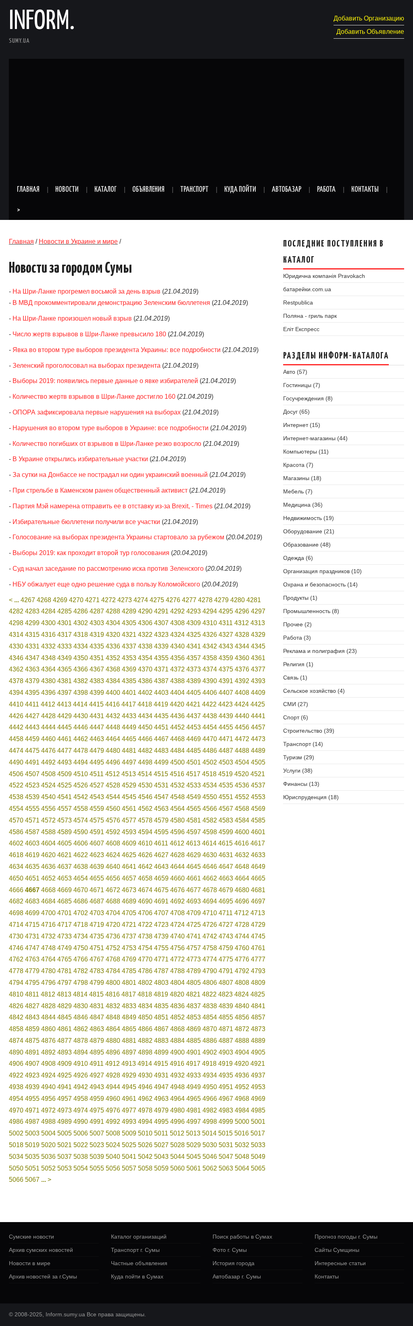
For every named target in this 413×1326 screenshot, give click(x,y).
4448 (113, 727)
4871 (226, 1029)
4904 (242, 1052)
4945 (129, 1087)
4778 (16, 971)
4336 (113, 646)
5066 (16, 1179)
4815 (96, 994)
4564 (177, 808)
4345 (258, 646)
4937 (258, 1075)
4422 (209, 704)
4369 (129, 669)
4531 (161, 785)
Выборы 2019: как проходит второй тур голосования (91, 552)
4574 (80, 820)
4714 (16, 924)
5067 (32, 1179)
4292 (177, 611)
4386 (145, 681)
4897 (129, 1052)
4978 (145, 1110)
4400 (113, 692)
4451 (161, 727)
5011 (161, 1133)
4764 (48, 959)
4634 (16, 866)
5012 (177, 1133)
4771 (161, 959)
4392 (242, 681)
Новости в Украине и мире (78, 241)
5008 (113, 1133)
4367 (97, 669)
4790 (209, 971)
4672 (113, 890)
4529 (129, 785)
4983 (226, 1110)
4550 (209, 797)
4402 (145, 692)
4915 (161, 1063)
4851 (161, 1017)
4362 (16, 669)
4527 (97, 785)
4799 (97, 982)
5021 (64, 1145)
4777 (258, 959)
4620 (48, 855)
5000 (242, 1121)
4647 (226, 866)
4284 (48, 611)
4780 (48, 971)
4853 (193, 1017)
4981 (193, 1110)
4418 (145, 704)
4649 (258, 866)
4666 (16, 890)
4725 (193, 924)
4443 (32, 727)
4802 (145, 982)
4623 (97, 855)
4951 (226, 1087)
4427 (32, 716)
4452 (177, 727)
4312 (241, 622)
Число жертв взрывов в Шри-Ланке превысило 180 (89, 334)
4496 (113, 762)
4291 (161, 611)
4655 (97, 878)
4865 (129, 1029)
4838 (209, 1006)
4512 (112, 774)
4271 (92, 600)
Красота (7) (298, 465)
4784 (113, 971)
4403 (161, 692)
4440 (242, 716)
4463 (97, 739)
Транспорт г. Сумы (135, 1250)
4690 (145, 901)
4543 (97, 797)
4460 (48, 739)
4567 (226, 808)
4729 (258, 924)
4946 (145, 1087)
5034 (16, 1156)
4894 (80, 1052)
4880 (113, 1040)
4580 (177, 820)
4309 (193, 622)
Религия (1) (298, 664)
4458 (16, 739)
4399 (97, 692)
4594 (145, 832)
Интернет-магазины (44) (315, 438)
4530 (145, 785)
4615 (225, 843)
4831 (97, 1006)
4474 (16, 750)
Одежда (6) (298, 558)
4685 (64, 901)
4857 (258, 1017)
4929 (129, 1075)
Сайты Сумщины (337, 1250)
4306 (145, 622)
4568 (242, 808)
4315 (32, 634)
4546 (145, 797)
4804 (177, 982)
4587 (32, 832)
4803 (161, 982)
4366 (80, 669)
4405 (193, 692)
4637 (64, 866)
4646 (209, 866)
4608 (113, 843)
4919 (225, 1063)
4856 (242, 1017)
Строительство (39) (308, 730)
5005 (64, 1133)
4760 (242, 948)
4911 (97, 1063)
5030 (209, 1145)
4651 (32, 878)
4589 (64, 832)
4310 (209, 622)
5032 (242, 1145)
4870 (209, 1029)
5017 (257, 1133)
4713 (257, 913)
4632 (242, 855)
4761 (258, 948)
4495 (97, 762)
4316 (48, 634)
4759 (226, 948)
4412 (48, 704)
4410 (16, 704)
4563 (161, 808)
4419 (161, 704)
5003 (32, 1133)
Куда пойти (240, 189)
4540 (48, 797)
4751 (97, 948)
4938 (16, 1087)
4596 (177, 832)
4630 (209, 855)
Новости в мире (29, 1263)
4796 (48, 982)
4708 (177, 913)
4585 (258, 820)
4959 (97, 1098)
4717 (64, 924)
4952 (242, 1087)
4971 (32, 1110)
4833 (129, 1006)
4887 (226, 1040)
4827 (32, 1006)
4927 (97, 1075)
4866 (145, 1029)
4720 (113, 924)
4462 (80, 739)
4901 (193, 1052)
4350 (80, 658)
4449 (129, 727)
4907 (32, 1063)
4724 (177, 924)
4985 (258, 1110)
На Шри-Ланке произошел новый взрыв (72, 318)
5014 (209, 1133)
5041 (129, 1156)
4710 (209, 913)
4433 (129, 716)
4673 (129, 890)
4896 (113, 1052)
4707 (161, 913)
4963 (161, 1098)
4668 (48, 890)
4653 (64, 878)
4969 (258, 1098)
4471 (226, 739)
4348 (48, 658)
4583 (226, 820)
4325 (193, 634)
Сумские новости (31, 1236)
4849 (129, 1017)
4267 (28, 600)
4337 (129, 646)
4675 (161, 890)
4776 (242, 959)
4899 (161, 1052)
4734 (80, 936)
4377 (258, 669)
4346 (16, 658)
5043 (161, 1156)
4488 (242, 750)
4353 (129, 658)
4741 (193, 936)
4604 (48, 843)
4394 (16, 692)
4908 (48, 1063)
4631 (226, 855)
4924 (48, 1075)
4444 (48, 727)
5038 (80, 1156)
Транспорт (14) (303, 744)
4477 (64, 750)
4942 (80, 1087)
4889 (258, 1040)
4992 (113, 1121)
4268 (44, 600)
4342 (209, 646)
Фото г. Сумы (230, 1250)
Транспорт (194, 189)
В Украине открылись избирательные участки (80, 459)
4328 (242, 634)
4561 (129, 808)
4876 (48, 1040)
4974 (80, 1110)
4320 (113, 634)
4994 (145, 1121)
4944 (113, 1087)
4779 (32, 971)
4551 (226, 797)
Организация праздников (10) (322, 571)
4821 (193, 994)
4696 (242, 901)
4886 (209, 1040)
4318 (80, 634)
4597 (193, 832)
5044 (177, 1156)
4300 (48, 622)
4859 (32, 1029)
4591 (97, 832)
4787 (161, 971)
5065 (258, 1168)
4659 (161, 878)
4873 (258, 1029)
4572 (48, 820)
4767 (97, 959)
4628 (177, 855)
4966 (209, 1098)
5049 (258, 1156)
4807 (226, 982)
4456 (242, 727)
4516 (177, 774)
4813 (64, 994)
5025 (129, 1145)
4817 (128, 994)
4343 (226, 646)
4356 (177, 658)
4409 (258, 692)
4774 (209, 959)
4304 (113, 622)
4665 (258, 878)
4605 (64, 843)
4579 (161, 820)
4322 (145, 634)
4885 (193, 1040)
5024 (113, 1145)
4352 (113, 658)
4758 (209, 948)
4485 (193, 750)
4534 (209, 785)
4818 (145, 994)
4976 (113, 1110)
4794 (16, 982)
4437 (193, 716)
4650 (16, 878)
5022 (80, 1145)
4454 (209, 727)
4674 (145, 890)
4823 (225, 994)
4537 (258, 785)
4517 (193, 774)
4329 (258, 634)
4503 (226, 762)
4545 (129, 797)
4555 (32, 808)
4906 (16, 1063)
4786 (145, 971)
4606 (80, 843)
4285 (64, 611)
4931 (161, 1075)
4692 (177, 901)
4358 (209, 658)
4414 (80, 704)
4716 (48, 924)
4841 (258, 1006)
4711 (226, 913)
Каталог (105, 189)
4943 (97, 1087)
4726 (209, 924)
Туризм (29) (298, 757)
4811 (32, 994)
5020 (48, 1145)
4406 (209, 692)
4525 (64, 785)
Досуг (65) (296, 411)
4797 (64, 982)
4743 (226, 936)
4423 (225, 704)
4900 (177, 1052)
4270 (76, 600)
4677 (193, 890)
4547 (161, 797)
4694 (209, 901)
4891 (32, 1052)
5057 (129, 1168)
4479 (97, 750)
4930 (145, 1075)
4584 (242, 820)
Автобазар (286, 189)
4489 (258, 750)
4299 (32, 622)
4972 (48, 1110)
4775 (226, 959)
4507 (32, 774)
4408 (242, 692)
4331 (32, 646)
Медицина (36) (303, 504)
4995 (161, 1121)
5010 (145, 1133)
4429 (64, 716)
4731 (32, 936)
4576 (113, 820)
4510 (80, 774)
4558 (80, 808)
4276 (173, 600)
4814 (80, 994)
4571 (32, 820)
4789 (193, 971)
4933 (193, 1075)
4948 (177, 1087)
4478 (80, 750)
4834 (145, 1006)
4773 (193, 959)
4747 (32, 948)
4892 (48, 1052)
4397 (64, 692)
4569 (258, 808)
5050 (16, 1168)
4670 (80, 890)
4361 (258, 658)
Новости (67, 189)
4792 (242, 971)
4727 (226, 924)
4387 (161, 681)
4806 (209, 982)
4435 (161, 716)
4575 (97, 820)
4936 (242, 1075)
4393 (258, 681)
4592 (113, 832)
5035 (32, 1156)
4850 (145, 1017)
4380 (48, 681)
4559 (97, 808)
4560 (113, 808)
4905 (258, 1052)
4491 (32, 762)
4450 (145, 727)
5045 (193, 1156)
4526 (80, 785)
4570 (16, 820)
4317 (64, 634)
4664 (242, 878)
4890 (16, 1052)
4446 (80, 727)
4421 (193, 704)
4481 (129, 750)
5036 (48, 1156)
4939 (32, 1087)
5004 (48, 1133)
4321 (129, 634)
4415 (96, 704)
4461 (64, 739)
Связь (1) (295, 677)
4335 (97, 646)
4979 (161, 1110)
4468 (177, 739)
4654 (80, 878)
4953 (258, 1087)
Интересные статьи (340, 1263)
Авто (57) (295, 372)
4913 (128, 1063)
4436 (177, 716)
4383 (97, 681)
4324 (177, 634)
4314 (16, 634)
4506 (16, 774)
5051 (32, 1168)
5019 (32, 1145)
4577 (129, 820)
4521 (257, 774)
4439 (226, 716)
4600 (242, 832)
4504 (242, 762)
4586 (16, 832)
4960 (113, 1098)
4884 (177, 1040)
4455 (226, 727)
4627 (161, 855)
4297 (258, 611)
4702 (80, 913)
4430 (80, 716)
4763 (32, 959)
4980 (177, 1110)
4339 (161, 646)
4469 (193, 739)
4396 (48, 692)
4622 (80, 855)
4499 (161, 762)
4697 (258, 901)
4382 (80, 681)
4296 (242, 611)
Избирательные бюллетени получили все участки (86, 521)
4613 (193, 843)
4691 (161, 901)
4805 (193, 982)
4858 (16, 1029)
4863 (97, 1029)
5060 (177, 1168)
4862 (80, 1029)
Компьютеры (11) (306, 451)
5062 (209, 1168)
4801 (129, 982)
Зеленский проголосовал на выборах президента (87, 365)
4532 (177, 785)
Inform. (42, 22)
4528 (113, 785)
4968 (242, 1098)
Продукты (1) (300, 598)
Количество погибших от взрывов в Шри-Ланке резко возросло (107, 443)
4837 (193, 1006)
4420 (177, 704)
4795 (32, 982)
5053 (64, 1168)
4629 (193, 855)
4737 (129, 936)
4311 (226, 622)
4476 (48, 750)
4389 (193, 681)
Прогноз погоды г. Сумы (346, 1236)
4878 (80, 1040)
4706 (145, 913)
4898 (145, 1052)
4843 (32, 1017)
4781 (64, 971)
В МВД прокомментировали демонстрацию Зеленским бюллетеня (111, 302)
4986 (16, 1121)
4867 (161, 1029)
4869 (193, 1029)
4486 (209, 750)
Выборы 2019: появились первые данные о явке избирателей (105, 380)
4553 (258, 797)
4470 (209, 739)
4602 (16, 843)
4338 (145, 646)
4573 (64, 820)
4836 (177, 1006)
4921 (257, 1063)
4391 (226, 681)
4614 (209, 843)
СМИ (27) (295, 704)
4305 (129, 622)
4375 (226, 669)
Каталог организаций (139, 1236)
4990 (80, 1121)
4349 (64, 658)
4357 (193, 658)
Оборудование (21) (308, 531)
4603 (32, 843)
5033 (258, 1145)
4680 (242, 890)
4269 (60, 600)
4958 (80, 1098)
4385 (129, 681)
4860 (48, 1029)
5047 (226, 1156)
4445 (64, 727)
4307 (161, 622)
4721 (129, 924)
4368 (113, 669)
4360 (242, 658)
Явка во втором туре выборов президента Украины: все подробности (117, 349)
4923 (32, 1075)
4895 (97, 1052)
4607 (97, 843)
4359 (226, 658)
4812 (48, 994)
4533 (193, 785)
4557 (64, 808)
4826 (16, 1006)
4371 (161, 669)
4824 (241, 994)
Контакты (365, 189)
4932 (177, 1075)
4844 (48, 1017)
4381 (64, 681)
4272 (108, 600)
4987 (32, 1121)
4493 (64, 762)
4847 (97, 1017)
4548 (177, 797)
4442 (16, 727)
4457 (258, 727)
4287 (97, 611)
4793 (258, 971)
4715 (32, 924)
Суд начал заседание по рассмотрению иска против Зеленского (108, 568)
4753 (129, 948)
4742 (209, 936)
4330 (16, 646)
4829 (64, 1006)
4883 (161, 1040)
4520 (241, 774)
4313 (257, 622)
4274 (140, 600)
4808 (242, 982)
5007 (97, 1133)
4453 (193, 727)
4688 (113, 901)
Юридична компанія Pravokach (324, 276)
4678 (209, 890)
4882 (145, 1040)
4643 (161, 866)
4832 (113, 1006)
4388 (177, 681)
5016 (241, 1133)
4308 (177, 622)
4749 (64, 948)
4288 (113, 611)
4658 (145, 878)
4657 (129, 878)
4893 (64, 1052)
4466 (145, 739)
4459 (32, 739)
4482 (145, 750)
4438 (209, 716)
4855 (226, 1017)
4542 (80, 797)
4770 (145, 959)
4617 (257, 843)
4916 (177, 1063)
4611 (161, 843)
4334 (80, 646)
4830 (80, 1006)
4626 (145, 855)
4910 (80, 1063)
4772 (177, 959)
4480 (113, 750)
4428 (48, 716)
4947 (161, 1087)
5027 (161, 1145)
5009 (129, 1133)
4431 (97, 716)
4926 (80, 1075)
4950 (209, 1087)
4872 (242, 1029)
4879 (97, 1040)
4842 (16, 1017)
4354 (145, 658)
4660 (177, 878)
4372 (177, 669)
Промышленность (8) (311, 611)
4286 (80, 611)
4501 (193, 762)
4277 (189, 600)
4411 (32, 704)
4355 (161, 658)
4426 (16, 716)
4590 (80, 832)
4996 (177, 1121)
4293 (193, 611)
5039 (97, 1156)
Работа (326, 189)
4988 (48, 1121)
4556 (48, 808)
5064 (242, 1168)
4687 (97, 901)
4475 (32, 750)
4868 (177, 1029)
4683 (32, 901)
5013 (193, 1133)
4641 (129, 866)
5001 (258, 1121)
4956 (48, 1098)
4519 (225, 774)
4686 (80, 901)
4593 (129, 832)
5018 (16, 1145)
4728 (242, 924)
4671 (97, 890)
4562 (145, 808)
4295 (226, 611)
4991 (97, 1121)
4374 (209, 669)
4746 (16, 948)
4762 (16, 959)
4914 (145, 1063)
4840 (242, 1006)
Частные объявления (139, 1263)
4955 (32, 1098)
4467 (161, 739)
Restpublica (298, 302)
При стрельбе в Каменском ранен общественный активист (100, 490)
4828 (48, 1006)
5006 (80, 1133)
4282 (16, 611)
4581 (193, 820)
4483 (161, 750)
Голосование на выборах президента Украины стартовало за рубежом (118, 537)
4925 (64, 1075)
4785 (129, 971)
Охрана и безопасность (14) (320, 584)
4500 (177, 762)
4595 (161, 832)
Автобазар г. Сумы (237, 1276)
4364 (48, 669)
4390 (209, 681)
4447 (97, 727)
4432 (113, 716)
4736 (113, 936)
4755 (161, 948)
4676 (177, 890)
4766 (80, 959)
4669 (64, 890)
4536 (242, 785)
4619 (32, 855)
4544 (113, 797)
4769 (129, 959)
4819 (161, 994)
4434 (145, 716)
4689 (129, 901)
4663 (226, 878)
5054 (80, 1168)
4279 (221, 600)
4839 (226, 1006)
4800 (113, 982)
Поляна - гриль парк (310, 316)
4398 (80, 692)
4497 (129, 762)
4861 (64, 1029)
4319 (97, 634)
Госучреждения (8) (308, 398)
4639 (97, 866)
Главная (28, 189)
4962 (145, 1098)
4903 (226, 1052)
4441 (258, 716)
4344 (242, 646)
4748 (48, 948)
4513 (128, 774)
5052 (48, 1168)
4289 (129, 611)
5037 (64, 1156)
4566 (209, 808)
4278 (205, 600)
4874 (16, 1040)
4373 (193, 669)
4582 (209, 820)
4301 (64, 622)
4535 (226, 785)
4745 (258, 936)
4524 (48, 785)
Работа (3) (297, 637)
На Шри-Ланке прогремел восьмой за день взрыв (87, 291)
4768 (113, 959)
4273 (124, 600)
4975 (97, 1110)
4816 (112, 994)
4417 (128, 704)
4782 (80, 971)
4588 (48, 832)
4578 (145, 820)
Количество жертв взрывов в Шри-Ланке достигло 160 (94, 396)
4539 (32, 797)
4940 (48, 1087)
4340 (177, 646)
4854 (209, 1017)
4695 (226, 901)
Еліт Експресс (301, 329)
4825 (257, 994)
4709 (193, 913)
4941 (64, 1087)
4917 (193, 1063)
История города (233, 1263)
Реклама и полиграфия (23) (320, 651)
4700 (48, 913)
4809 (258, 982)
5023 (97, 1145)
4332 (48, 646)
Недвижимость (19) (308, 518)
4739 (161, 936)
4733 (64, 936)
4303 (97, 622)
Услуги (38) (298, 770)
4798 (80, 982)
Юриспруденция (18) (311, 797)
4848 (113, 1017)
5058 (145, 1168)
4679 (226, 890)
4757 (193, 948)
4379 (32, 681)
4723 (161, 924)
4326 (209, 634)
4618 (16, 855)
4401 (129, 692)
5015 (225, 1133)
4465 (129, 739)
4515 (161, 774)
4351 (97, 658)
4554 (16, 808)
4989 (64, 1121)
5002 (16, 1133)
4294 (209, 611)
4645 (193, 866)
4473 (258, 739)
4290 (145, 611)
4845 (64, 1017)
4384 (113, 681)
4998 (209, 1121)
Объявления (148, 189)
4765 (64, 959)
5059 (161, 1168)
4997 (193, 1121)
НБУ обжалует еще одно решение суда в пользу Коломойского (106, 584)
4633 (258, 855)
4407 (226, 692)
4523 (32, 785)
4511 (97, 774)
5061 (193, 1168)
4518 (209, 774)
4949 (193, 1087)
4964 (177, 1098)
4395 (32, 692)
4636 (48, 866)
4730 (16, 936)
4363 (32, 669)
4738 (145, 936)
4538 (16, 797)
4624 (113, 855)
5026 (145, 1145)
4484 (177, 750)
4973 (64, 1110)
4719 (97, 924)
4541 (64, 797)
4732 (48, 936)
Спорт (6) (295, 717)
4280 (237, 600)
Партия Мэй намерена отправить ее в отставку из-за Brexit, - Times (113, 506)
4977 (129, 1110)
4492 (48, 762)
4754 (145, 948)
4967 (226, 1098)
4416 (112, 704)
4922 (16, 1075)
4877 (64, 1040)
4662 (209, 878)
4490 (16, 762)
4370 (145, 669)
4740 (177, 936)
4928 (113, 1075)
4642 (145, 866)
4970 (16, 1110)
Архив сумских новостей (41, 1250)
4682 (16, 901)
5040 (113, 1156)
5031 (226, 1145)
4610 (145, 843)
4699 (32, 913)
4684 (48, 901)
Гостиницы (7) (301, 385)
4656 (113, 878)
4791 (226, 971)
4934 (209, 1075)
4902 (209, 1052)
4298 (16, 622)
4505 (258, 762)
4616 (241, 843)
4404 (177, 692)
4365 (64, 669)
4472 (242, 739)
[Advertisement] (206, 119)
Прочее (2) (297, 624)
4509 (64, 774)
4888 (242, 1040)
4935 (226, 1075)
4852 (177, 1017)
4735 (97, 936)
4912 (112, 1063)
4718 (80, 924)
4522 (16, 785)
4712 (241, 913)
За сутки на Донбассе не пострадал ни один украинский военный (110, 474)
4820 (177, 994)
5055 (97, 1168)
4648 (242, 866)
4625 (129, 855)
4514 (145, 774)
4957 (64, 1098)
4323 (161, 634)
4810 (16, 994)
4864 (113, 1029)
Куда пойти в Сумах (137, 1276)
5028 (177, 1145)
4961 (129, 1098)
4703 (97, 913)
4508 (48, 774)
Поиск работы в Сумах (242, 1236)
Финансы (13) (301, 784)
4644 (177, 866)
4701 (64, 913)
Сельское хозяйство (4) (314, 691)
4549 (193, 797)
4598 (209, 832)
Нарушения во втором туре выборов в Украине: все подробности (111, 428)
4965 (193, 1098)
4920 (241, 1063)
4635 (32, 866)
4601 (258, 832)
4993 (129, 1121)
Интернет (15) (301, 425)
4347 (32, 658)
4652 (48, 878)
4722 (145, 924)
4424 (241, 704)
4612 (177, 843)
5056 (113, 1168)
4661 (193, 878)
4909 (64, 1063)
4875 (32, 1040)
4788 (177, 971)
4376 (242, 669)
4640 (113, 866)
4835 (161, 1006)
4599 (226, 832)
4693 (193, 901)
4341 (193, 646)
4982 (209, 1110)
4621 (64, 855)
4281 (253, 600)
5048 (242, 1156)
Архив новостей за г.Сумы (43, 1276)
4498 (145, 762)
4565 (193, 808)
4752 (113, 948)
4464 (113, 739)
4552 (242, 797)
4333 (64, 646)
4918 (209, 1063)
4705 (129, 913)
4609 (129, 843)
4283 (32, 611)
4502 (209, 762)
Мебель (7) (298, 491)
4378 (16, 681)
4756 (177, 948)
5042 (145, 1156)
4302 (80, 622)
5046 (209, 1156)
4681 (258, 890)
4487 (226, 750)
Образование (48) (307, 544)
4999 (226, 1121)
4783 (97, 971)
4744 (242, 936)
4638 (80, 866)
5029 (193, 1145)
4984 (242, 1110)
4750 (80, 948)
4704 (113, 913)
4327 (226, 634)
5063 (226, 1168)
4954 (16, 1098)
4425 (257, 704)
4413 (64, 704)
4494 (80, 762)
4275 (157, 600)
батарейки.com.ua (307, 289)
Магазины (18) (302, 478)
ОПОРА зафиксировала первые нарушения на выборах (97, 412)
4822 (209, 994)
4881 (129, 1040)
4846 (80, 1017)
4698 (16, 913)
